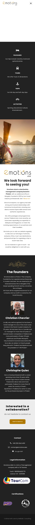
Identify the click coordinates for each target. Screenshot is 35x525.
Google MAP (19, 451)
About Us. (26, 198)
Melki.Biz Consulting (24, 519)
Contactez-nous (11, 32)
